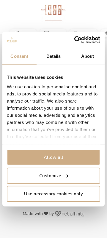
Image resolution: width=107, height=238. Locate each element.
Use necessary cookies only (53, 194)
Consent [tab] (19, 56)
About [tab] (87, 56)
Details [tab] (53, 56)
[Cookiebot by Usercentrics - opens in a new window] (75, 40)
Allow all (53, 157)
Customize (50, 175)
